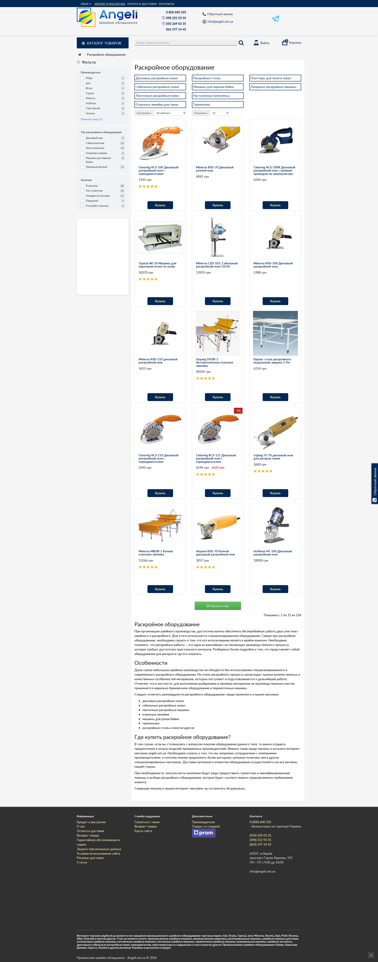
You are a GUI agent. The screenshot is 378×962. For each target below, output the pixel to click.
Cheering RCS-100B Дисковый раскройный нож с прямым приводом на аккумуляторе (274, 170)
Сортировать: (144, 112)
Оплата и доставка (142, 4)
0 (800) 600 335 (260, 822)
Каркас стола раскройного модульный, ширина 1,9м (272, 361)
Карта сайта (143, 831)
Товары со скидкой (206, 826)
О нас (81, 826)
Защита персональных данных (99, 849)
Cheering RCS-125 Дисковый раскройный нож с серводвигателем (216, 458)
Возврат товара (88, 835)
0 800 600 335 (176, 12)
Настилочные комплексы (211, 95)
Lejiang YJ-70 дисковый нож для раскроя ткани (273, 457)
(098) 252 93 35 (260, 840)
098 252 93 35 (176, 18)
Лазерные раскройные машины (273, 87)
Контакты (166, 4)
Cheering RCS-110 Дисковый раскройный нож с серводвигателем (158, 458)
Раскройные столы (207, 78)
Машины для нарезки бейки (213, 87)
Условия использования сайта (98, 853)
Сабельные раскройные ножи (157, 87)
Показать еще (219, 606)
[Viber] (164, 18)
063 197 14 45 (176, 29)
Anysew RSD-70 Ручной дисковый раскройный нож (215, 553)
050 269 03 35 (176, 23)
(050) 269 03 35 (260, 835)
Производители (203, 822)
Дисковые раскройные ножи (156, 78)
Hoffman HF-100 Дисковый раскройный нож (273, 553)
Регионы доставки (90, 858)
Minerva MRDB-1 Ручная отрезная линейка (156, 553)
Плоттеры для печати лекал (271, 78)
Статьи (82, 862)
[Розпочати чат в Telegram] (275, 21)
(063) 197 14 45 (260, 844)
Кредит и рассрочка (110, 4)
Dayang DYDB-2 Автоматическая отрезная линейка (214, 362)
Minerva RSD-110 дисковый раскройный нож (158, 361)
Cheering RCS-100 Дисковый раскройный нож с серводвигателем (158, 170)
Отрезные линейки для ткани (157, 104)
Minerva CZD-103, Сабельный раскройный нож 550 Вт (217, 265)
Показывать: (201, 112)
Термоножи (201, 104)
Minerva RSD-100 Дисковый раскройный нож (273, 265)
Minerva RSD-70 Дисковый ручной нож (214, 169)
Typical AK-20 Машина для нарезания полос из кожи (157, 265)
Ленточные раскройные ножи (157, 95)
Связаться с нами (146, 822)
